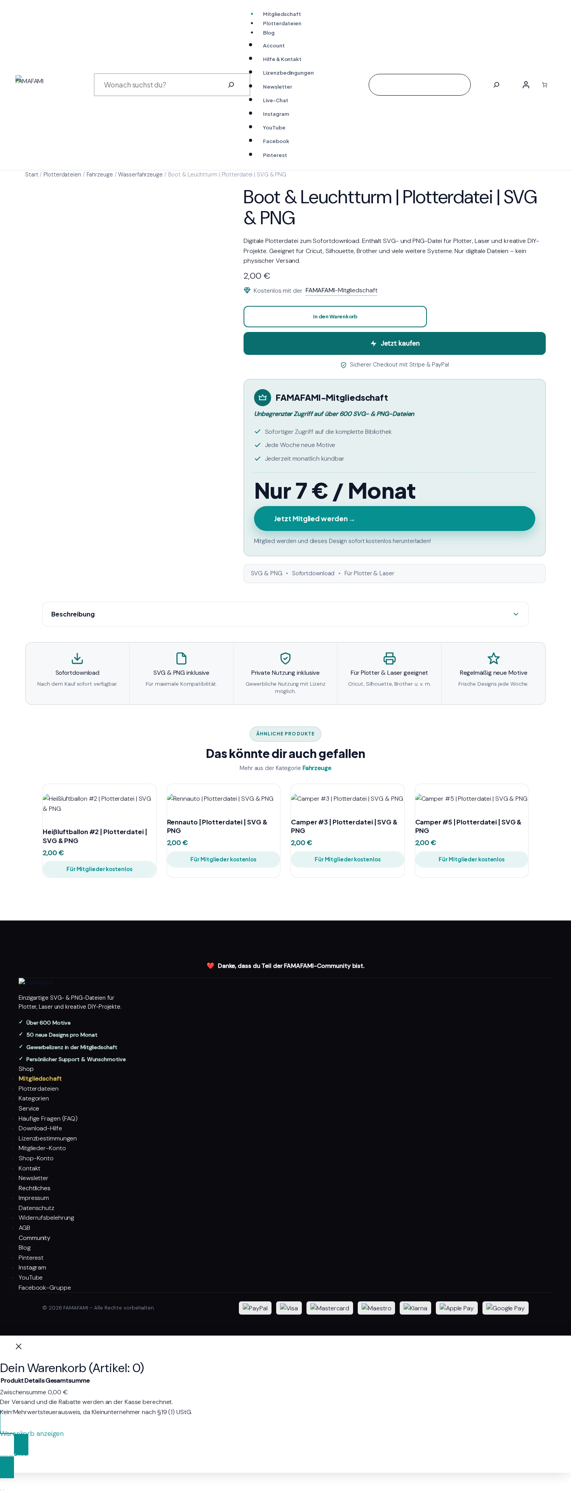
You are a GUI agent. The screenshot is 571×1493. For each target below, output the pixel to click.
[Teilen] (7, 1480)
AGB (24, 1228)
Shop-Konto (36, 1158)
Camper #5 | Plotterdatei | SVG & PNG (468, 826)
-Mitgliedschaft (342, 290)
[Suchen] (231, 85)
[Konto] (526, 85)
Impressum (34, 1198)
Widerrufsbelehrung (46, 1218)
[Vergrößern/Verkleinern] (1, 1480)
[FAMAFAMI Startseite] (285, 983)
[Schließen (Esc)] (10, 1480)
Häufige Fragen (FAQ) (48, 1118)
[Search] (496, 85)
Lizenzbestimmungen (48, 1138)
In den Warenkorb (335, 316)
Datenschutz (36, 1208)
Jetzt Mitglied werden (315, 518)
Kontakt (29, 1168)
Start (31, 174)
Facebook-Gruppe (45, 1287)
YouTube (31, 1277)
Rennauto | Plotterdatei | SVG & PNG (217, 826)
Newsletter (34, 1178)
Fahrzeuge (100, 174)
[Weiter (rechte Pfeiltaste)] (4, 1490)
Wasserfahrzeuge (140, 174)
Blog (25, 1247)
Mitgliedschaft (40, 1078)
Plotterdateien (62, 174)
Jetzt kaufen (400, 343)
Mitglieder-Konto (42, 1148)
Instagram (32, 1267)
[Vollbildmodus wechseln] (4, 1480)
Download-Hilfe (40, 1128)
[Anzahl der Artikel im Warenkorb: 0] (544, 85)
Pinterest (31, 1258)
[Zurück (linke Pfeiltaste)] (1, 1490)
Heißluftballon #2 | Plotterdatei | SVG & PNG (95, 836)
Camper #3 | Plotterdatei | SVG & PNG (344, 826)
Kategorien (34, 1098)
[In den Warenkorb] (142, 804)
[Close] (18, 1348)
